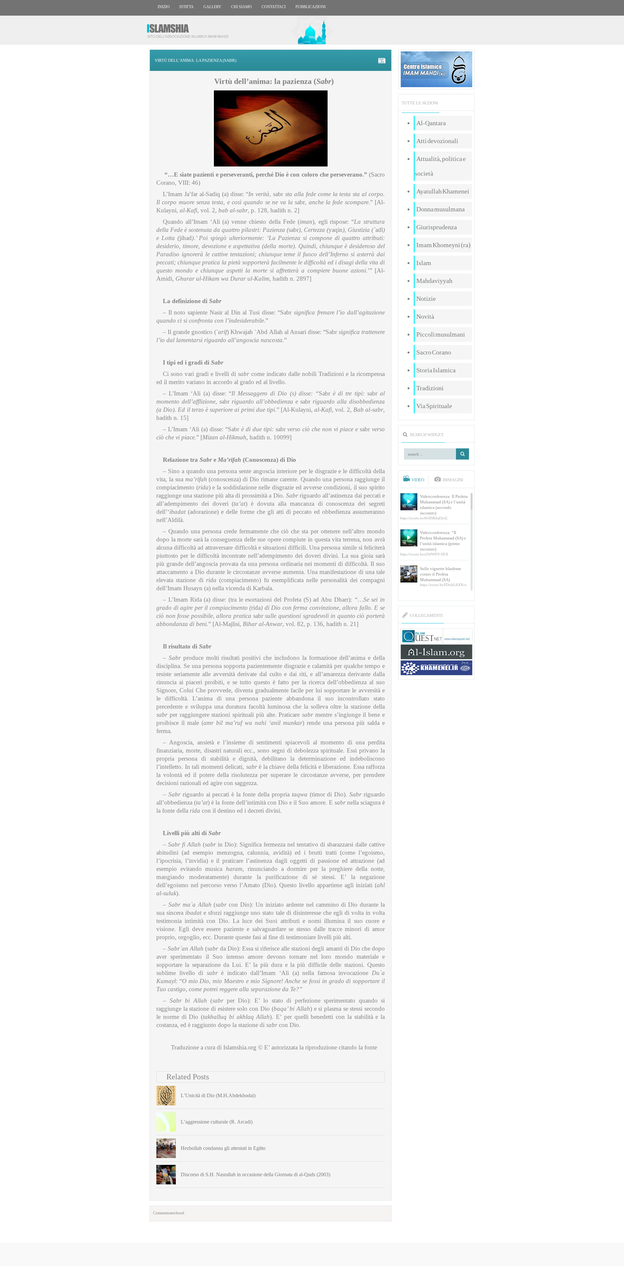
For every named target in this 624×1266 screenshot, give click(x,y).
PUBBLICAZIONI (310, 7)
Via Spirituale (434, 405)
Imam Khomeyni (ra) (443, 244)
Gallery (212, 7)
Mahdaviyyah (434, 280)
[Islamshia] (190, 28)
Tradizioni (430, 388)
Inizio (164, 7)
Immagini (453, 480)
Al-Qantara (431, 123)
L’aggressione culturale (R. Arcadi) (217, 1122)
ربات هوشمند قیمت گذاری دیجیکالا (312, 1254)
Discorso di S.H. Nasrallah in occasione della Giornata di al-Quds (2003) (255, 1174)
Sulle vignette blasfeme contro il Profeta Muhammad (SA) (440, 574)
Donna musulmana (440, 209)
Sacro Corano (433, 352)
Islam (423, 262)
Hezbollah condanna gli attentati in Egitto (223, 1148)
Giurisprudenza (436, 227)
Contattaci (274, 7)
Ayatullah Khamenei (442, 191)
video (417, 480)
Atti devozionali (437, 140)
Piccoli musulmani (440, 334)
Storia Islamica (436, 370)
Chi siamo (241, 7)
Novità (425, 316)
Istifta (186, 7)
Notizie (426, 298)
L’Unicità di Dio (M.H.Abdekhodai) (218, 1095)
